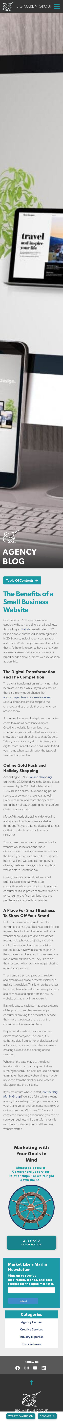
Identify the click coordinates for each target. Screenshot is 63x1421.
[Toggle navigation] (54, 6)
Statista (25, 629)
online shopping (41, 777)
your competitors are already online (27, 697)
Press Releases (31, 1344)
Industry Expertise (31, 1336)
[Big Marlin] (31, 1401)
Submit (23, 1301)
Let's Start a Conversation (32, 1242)
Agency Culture (31, 1322)
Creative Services (31, 1329)
